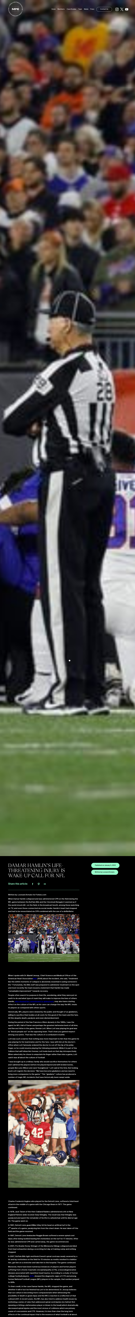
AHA (35, 979)
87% (32, 1276)
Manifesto (61, 9)
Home (53, 9)
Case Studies (71, 9)
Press (92, 9)
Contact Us (104, 9)
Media (86, 9)
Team (80, 9)
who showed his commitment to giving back (34, 1001)
